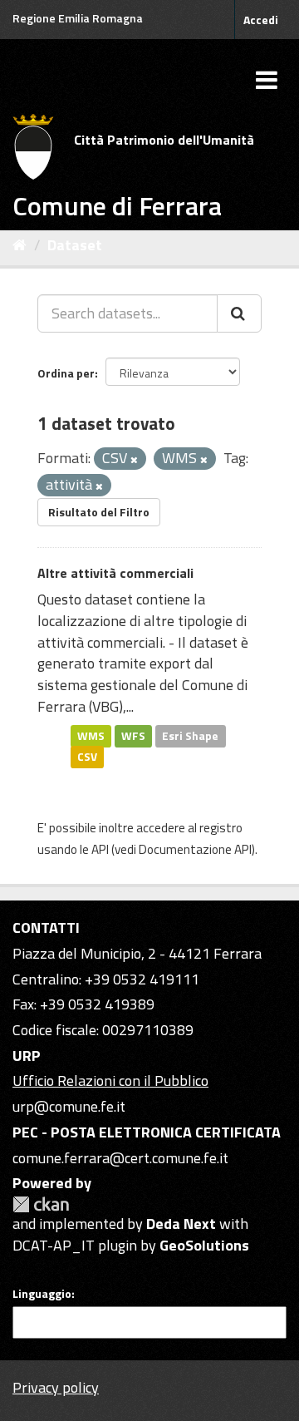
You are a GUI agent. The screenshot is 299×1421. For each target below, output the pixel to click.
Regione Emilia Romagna (77, 18)
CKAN (40, 1204)
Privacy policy (55, 1387)
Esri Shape (190, 735)
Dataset (74, 245)
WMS (91, 735)
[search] (239, 313)
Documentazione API (195, 849)
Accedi (260, 19)
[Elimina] (134, 459)
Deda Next (181, 1223)
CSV (87, 756)
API (100, 849)
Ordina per (66, 373)
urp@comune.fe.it (68, 1106)
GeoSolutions (204, 1245)
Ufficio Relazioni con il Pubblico (110, 1080)
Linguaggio (41, 1293)
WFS (133, 735)
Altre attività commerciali (115, 573)
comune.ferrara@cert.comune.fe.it (120, 1158)
